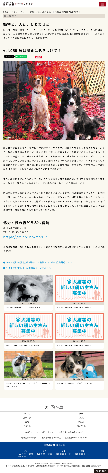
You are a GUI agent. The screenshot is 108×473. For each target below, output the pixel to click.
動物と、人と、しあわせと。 (41, 12)
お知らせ (28, 432)
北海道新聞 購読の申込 (51, 437)
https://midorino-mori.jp (25, 236)
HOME (5, 12)
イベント (27, 426)
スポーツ (27, 417)
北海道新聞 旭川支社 (54, 444)
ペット (23, 12)
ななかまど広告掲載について (71, 432)
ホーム (27, 413)
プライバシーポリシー (46, 432)
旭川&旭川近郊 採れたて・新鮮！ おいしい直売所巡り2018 (39, 262)
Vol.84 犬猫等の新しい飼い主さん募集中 (22, 345)
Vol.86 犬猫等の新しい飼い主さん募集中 (74, 307)
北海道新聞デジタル (29, 437)
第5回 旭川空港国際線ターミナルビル (28, 267)
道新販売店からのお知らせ (76, 437)
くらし (14, 12)
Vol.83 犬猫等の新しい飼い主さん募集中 (74, 345)
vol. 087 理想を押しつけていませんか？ (23, 307)
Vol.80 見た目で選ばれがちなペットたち (74, 383)
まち (27, 421)
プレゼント (81, 426)
